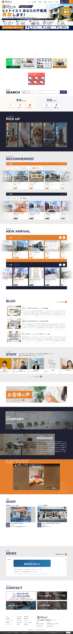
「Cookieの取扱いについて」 (54, 632)
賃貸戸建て (26, 618)
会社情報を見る (9, 423)
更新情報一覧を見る (60, 554)
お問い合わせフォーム (15, 605)
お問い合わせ (51, 2)
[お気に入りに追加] (11, 172)
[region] (36, 567)
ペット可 (25, 620)
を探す (30, 107)
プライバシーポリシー (10, 620)
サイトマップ (8, 624)
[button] (62, 168)
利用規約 (7, 622)
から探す (10, 107)
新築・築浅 (26, 616)
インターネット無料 (27, 622)
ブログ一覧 (19, 620)
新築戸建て (26, 624)
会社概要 (45, 2)
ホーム (29, 2)
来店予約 (57, 2)
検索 (64, 92)
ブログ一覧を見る (60, 302)
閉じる (68, 632)
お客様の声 (19, 618)
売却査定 (40, 2)
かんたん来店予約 (45, 596)
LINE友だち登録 (44, 605)
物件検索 (34, 2)
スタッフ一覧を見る (35, 376)
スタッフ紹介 (19, 616)
